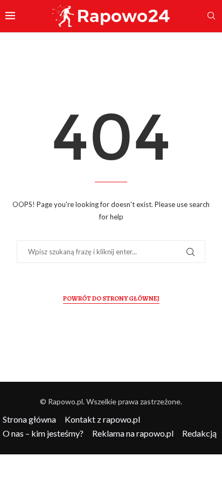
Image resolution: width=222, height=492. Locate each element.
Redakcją (199, 433)
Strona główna (29, 419)
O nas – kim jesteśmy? (43, 433)
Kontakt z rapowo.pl (102, 419)
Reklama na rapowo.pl (133, 433)
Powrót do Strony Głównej (111, 298)
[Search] (211, 16)
